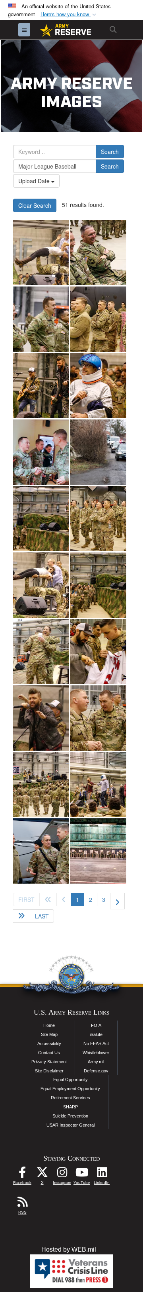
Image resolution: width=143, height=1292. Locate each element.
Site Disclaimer (49, 1070)
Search (110, 152)
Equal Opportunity (70, 1079)
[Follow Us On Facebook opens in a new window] (22, 1174)
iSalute (96, 1034)
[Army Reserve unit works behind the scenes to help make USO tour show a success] (41, 252)
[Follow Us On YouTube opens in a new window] (82, 1174)
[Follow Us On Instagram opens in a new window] (62, 1174)
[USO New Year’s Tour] (98, 651)
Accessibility (49, 1043)
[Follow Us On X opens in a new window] (42, 1174)
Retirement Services (70, 1097)
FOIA (96, 1025)
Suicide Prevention (70, 1116)
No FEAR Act (96, 1043)
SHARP (70, 1106)
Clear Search (34, 205)
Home (49, 1025)
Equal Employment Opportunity (70, 1088)
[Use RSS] (22, 1204)
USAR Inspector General (70, 1125)
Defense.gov (96, 1070)
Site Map (49, 1034)
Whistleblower (96, 1052)
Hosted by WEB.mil (68, 1249)
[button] (69, 14)
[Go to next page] (117, 901)
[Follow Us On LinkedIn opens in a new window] (102, 1174)
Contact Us (49, 1052)
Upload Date (34, 181)
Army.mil (96, 1061)
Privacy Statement (49, 1061)
